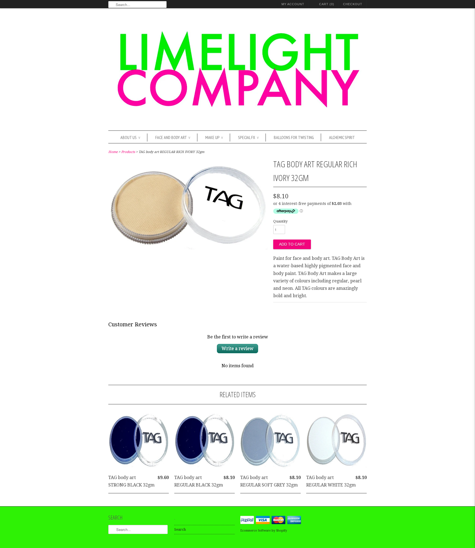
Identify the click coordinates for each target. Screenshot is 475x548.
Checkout (352, 4)
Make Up (214, 137)
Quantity (280, 221)
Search (180, 529)
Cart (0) (326, 4)
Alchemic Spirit (342, 137)
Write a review (237, 348)
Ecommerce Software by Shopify (263, 530)
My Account (292, 4)
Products (128, 152)
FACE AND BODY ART (172, 137)
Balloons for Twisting (294, 137)
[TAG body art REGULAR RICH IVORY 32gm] (188, 248)
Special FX (248, 137)
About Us (130, 137)
